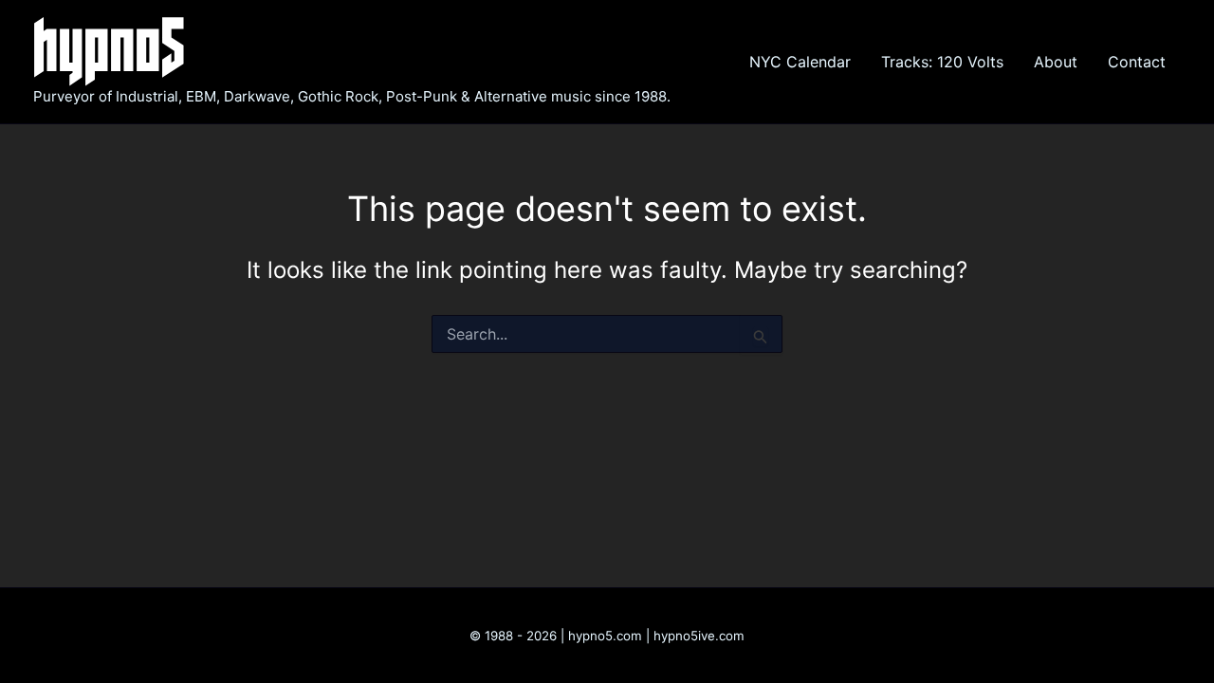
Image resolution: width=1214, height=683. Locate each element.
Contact (1137, 61)
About (1055, 61)
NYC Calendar (800, 61)
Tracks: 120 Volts (942, 61)
